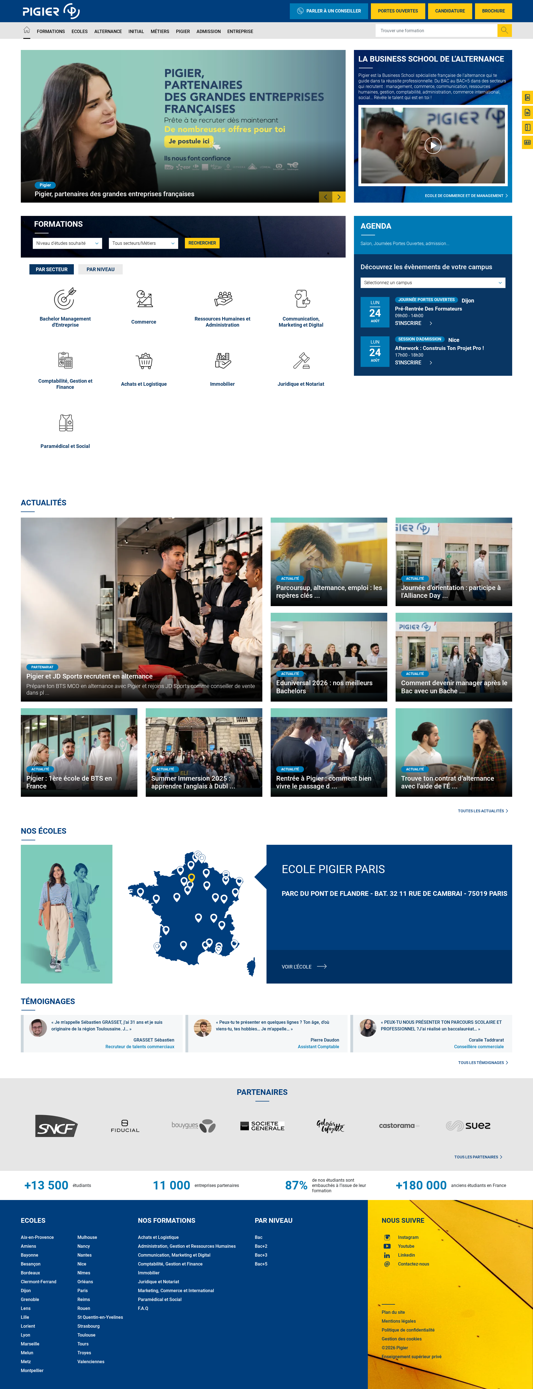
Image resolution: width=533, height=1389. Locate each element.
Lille (25, 1317)
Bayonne (29, 1255)
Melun (27, 1352)
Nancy (83, 1246)
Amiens (28, 1246)
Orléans (85, 1281)
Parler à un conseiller (333, 11)
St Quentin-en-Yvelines (100, 1317)
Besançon (31, 1264)
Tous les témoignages (481, 1062)
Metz (26, 1361)
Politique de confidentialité (408, 1330)
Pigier (183, 31)
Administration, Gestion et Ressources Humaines (187, 1246)
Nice (81, 1264)
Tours (83, 1344)
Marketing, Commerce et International (176, 1290)
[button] (325, 197)
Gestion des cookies (402, 1339)
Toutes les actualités (481, 811)
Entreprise (240, 31)
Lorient (28, 1326)
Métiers (160, 31)
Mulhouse (87, 1237)
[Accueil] (26, 31)
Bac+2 (261, 1246)
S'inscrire (408, 323)
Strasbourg (88, 1326)
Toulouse (86, 1335)
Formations (51, 31)
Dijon (26, 1290)
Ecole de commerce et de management (464, 195)
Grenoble (30, 1299)
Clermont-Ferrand (38, 1281)
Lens (26, 1308)
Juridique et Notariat (158, 1281)
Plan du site (393, 1312)
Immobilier (149, 1272)
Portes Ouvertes (398, 11)
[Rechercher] (504, 30)
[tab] (51, 269)
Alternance (108, 31)
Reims (83, 1299)
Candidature (450, 11)
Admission (209, 31)
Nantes (84, 1255)
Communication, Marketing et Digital (174, 1255)
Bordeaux (30, 1272)
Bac (258, 1237)
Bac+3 (261, 1255)
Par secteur (51, 269)
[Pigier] (53, 11)
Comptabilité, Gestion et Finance (170, 1264)
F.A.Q (143, 1308)
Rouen (83, 1308)
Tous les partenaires (476, 1157)
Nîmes (83, 1272)
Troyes (84, 1352)
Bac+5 (261, 1264)
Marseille (30, 1344)
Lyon (25, 1335)
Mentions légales (399, 1321)
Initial (136, 31)
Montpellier (32, 1370)
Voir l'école (296, 967)
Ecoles (80, 31)
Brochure (493, 11)
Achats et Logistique (158, 1237)
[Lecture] (433, 145)
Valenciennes (90, 1361)
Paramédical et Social (160, 1299)
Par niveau (101, 269)
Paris (82, 1290)
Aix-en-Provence (37, 1237)
